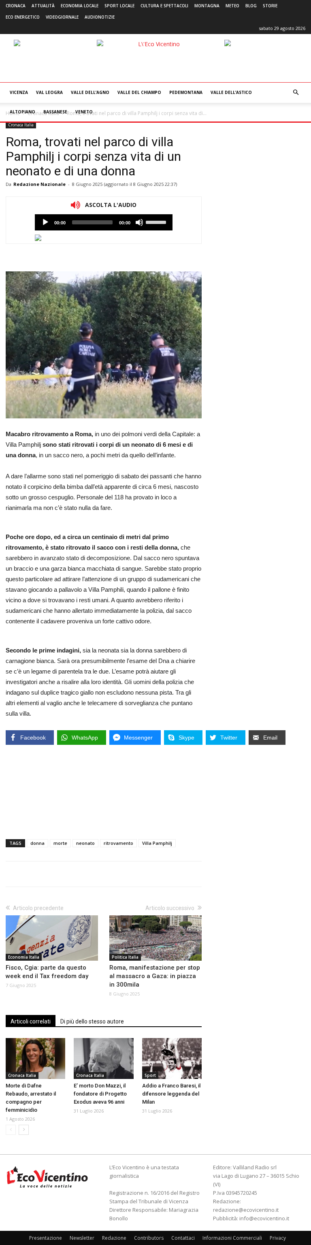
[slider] (157, 221)
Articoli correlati (31, 1021)
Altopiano (22, 112)
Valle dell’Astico (231, 92)
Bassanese (55, 112)
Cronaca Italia (21, 125)
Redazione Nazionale (39, 184)
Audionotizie (100, 17)
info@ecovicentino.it (264, 1218)
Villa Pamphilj (157, 843)
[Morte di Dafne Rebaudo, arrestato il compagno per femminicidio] (35, 1058)
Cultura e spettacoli (164, 6)
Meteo (232, 6)
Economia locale (79, 6)
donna (37, 843)
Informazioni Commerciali (232, 1237)
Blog (251, 6)
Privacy (278, 1237)
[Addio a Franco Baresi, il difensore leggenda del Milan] (172, 1058)
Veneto (84, 112)
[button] (295, 92)
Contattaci (183, 1237)
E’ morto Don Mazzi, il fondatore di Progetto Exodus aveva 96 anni (100, 1094)
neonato (85, 843)
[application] (104, 222)
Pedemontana (185, 92)
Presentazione (45, 1237)
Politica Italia (125, 957)
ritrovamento (118, 843)
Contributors (149, 1237)
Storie (270, 6)
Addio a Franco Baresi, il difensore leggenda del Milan (171, 1094)
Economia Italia (23, 957)
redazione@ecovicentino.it (246, 1209)
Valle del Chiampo (139, 92)
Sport (150, 1075)
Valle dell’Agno (90, 92)
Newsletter (82, 1237)
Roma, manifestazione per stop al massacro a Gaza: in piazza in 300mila (154, 976)
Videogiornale (62, 17)
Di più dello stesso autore (92, 1021)
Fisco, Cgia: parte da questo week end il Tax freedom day (47, 972)
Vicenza (19, 92)
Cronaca (16, 6)
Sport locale (119, 6)
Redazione (114, 1237)
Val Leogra (49, 92)
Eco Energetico (23, 17)
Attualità (43, 6)
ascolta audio (45, 222)
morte (60, 843)
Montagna (206, 6)
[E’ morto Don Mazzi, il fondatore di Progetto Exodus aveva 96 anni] (103, 1058)
